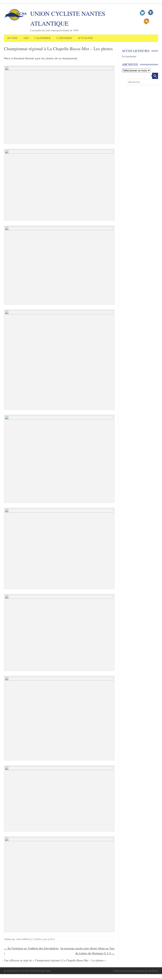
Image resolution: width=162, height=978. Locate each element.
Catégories (64, 38)
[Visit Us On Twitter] (142, 15)
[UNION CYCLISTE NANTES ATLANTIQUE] (15, 20)
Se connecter (129, 56)
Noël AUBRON (23, 939)
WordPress (153, 970)
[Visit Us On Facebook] (151, 15)
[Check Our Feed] (146, 24)
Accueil (12, 38)
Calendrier (42, 38)
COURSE (37, 939)
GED (26, 38)
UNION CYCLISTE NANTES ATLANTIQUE (67, 18)
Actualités (85, 38)
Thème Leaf (118, 970)
